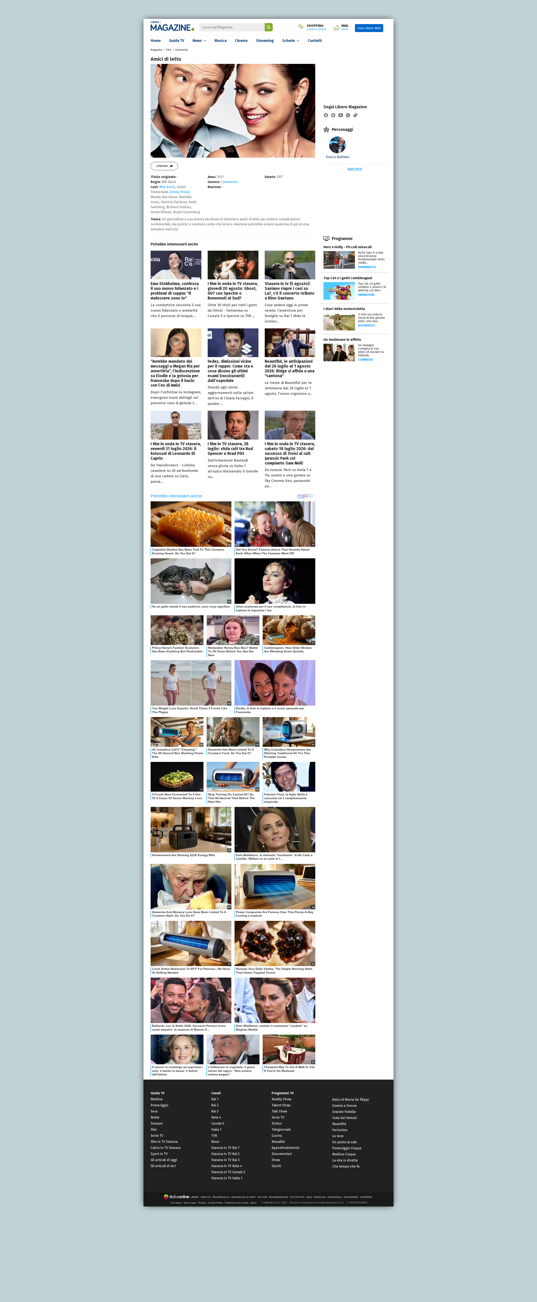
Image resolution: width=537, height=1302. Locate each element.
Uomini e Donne (344, 1106)
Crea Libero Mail (369, 28)
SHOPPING (317, 27)
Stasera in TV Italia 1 (226, 1178)
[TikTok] (355, 115)
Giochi (276, 1166)
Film (168, 49)
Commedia (181, 49)
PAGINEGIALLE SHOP (243, 1197)
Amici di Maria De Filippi (350, 1100)
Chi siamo (176, 1202)
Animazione (366, 295)
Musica (221, 40)
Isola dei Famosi (344, 1118)
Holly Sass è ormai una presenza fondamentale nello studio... (371, 258)
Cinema (241, 40)
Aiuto (253, 1202)
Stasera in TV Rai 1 (225, 1148)
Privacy (202, 1202)
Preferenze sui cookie (237, 1202)
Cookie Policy (215, 1202)
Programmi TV (283, 1093)
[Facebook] (325, 115)
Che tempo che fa (346, 1166)
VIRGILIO (206, 1197)
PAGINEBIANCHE (278, 1197)
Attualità (278, 1142)
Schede (288, 40)
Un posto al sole (344, 1142)
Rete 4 (216, 1117)
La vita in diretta (345, 1160)
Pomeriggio (159, 1105)
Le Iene (338, 1136)
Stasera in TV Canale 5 (228, 1172)
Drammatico (367, 267)
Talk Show (279, 1111)
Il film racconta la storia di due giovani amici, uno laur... (371, 318)
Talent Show (281, 1105)
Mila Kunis (167, 187)
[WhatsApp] (348, 115)
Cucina (277, 1136)
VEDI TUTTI (355, 169)
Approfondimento (285, 1148)
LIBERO (155, 22)
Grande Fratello (344, 1112)
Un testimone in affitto (342, 339)
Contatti (315, 40)
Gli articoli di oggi (164, 1160)
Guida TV (176, 40)
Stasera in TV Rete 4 (226, 1166)
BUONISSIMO (351, 1197)
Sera (154, 1111)
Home (156, 40)
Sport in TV (159, 1154)
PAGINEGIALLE (221, 1197)
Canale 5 (217, 1123)
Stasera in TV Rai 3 (225, 1160)
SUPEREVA (366, 1197)
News (197, 40)
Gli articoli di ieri (163, 1166)
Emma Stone (179, 192)
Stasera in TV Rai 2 (225, 1154)
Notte (155, 1117)
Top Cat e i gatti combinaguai (347, 278)
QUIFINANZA (334, 1197)
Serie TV (157, 1136)
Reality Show (281, 1099)
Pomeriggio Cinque (346, 1148)
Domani (157, 1123)
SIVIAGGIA (320, 1197)
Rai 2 (215, 1105)
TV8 (214, 1136)
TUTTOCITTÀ (297, 1197)
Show (276, 1160)
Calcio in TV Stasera (166, 1148)
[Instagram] (333, 115)
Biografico (366, 325)
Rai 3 (215, 1111)
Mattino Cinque (344, 1154)
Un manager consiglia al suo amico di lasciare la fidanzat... (371, 350)
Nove (215, 1142)
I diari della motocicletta (344, 309)
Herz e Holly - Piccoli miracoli (347, 247)
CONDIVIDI (162, 166)
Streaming (265, 40)
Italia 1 (216, 1130)
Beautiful (339, 1124)
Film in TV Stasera (164, 1142)
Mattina (157, 1099)
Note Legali (190, 1202)
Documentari (282, 1154)
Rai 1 (214, 1099)
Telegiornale (281, 1130)
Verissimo (339, 1130)
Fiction (277, 1123)
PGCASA (262, 1197)
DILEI (309, 1197)
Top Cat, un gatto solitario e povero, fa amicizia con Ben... (372, 287)
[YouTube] (340, 115)
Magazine (156, 49)
